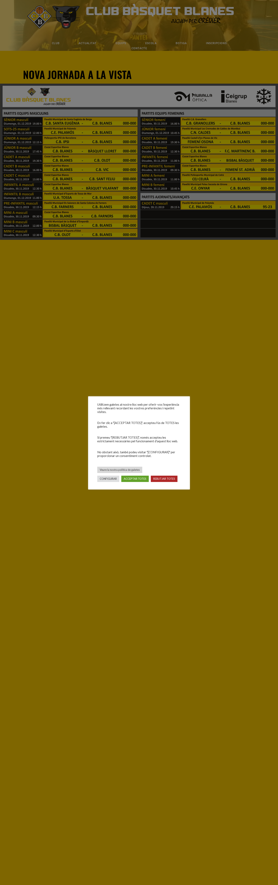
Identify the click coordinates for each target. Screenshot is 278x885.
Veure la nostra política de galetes (120, 469)
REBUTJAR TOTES (164, 478)
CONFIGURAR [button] (108, 478)
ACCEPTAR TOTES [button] (135, 478)
